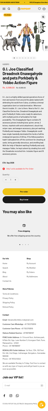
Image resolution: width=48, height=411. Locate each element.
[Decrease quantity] (6, 179)
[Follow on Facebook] (4, 395)
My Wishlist (31, 268)
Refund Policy (8, 307)
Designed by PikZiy (31, 404)
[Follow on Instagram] (11, 395)
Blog (4, 272)
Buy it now (24, 199)
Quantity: (6, 175)
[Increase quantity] (15, 179)
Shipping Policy (9, 302)
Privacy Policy (8, 298)
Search (5, 268)
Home (5, 263)
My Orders (31, 272)
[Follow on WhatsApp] (17, 395)
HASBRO (6, 64)
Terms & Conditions (10, 294)
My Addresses (32, 276)
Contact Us (7, 281)
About (5, 276)
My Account (31, 263)
